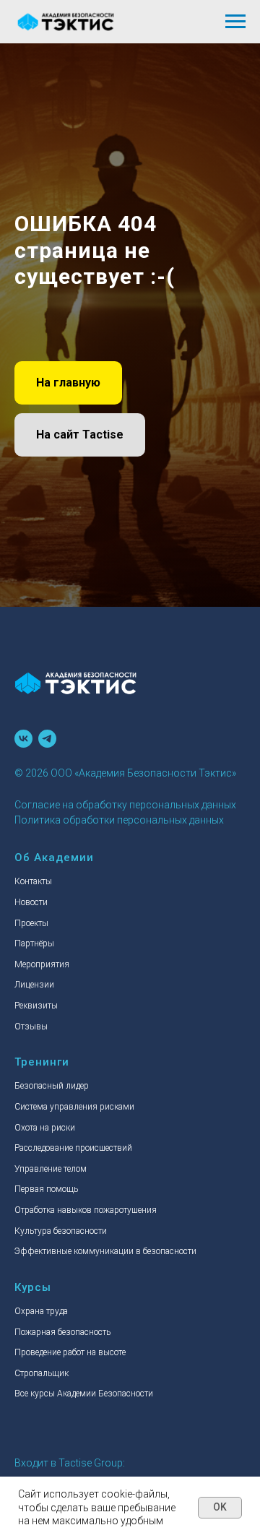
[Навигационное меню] (235, 21)
